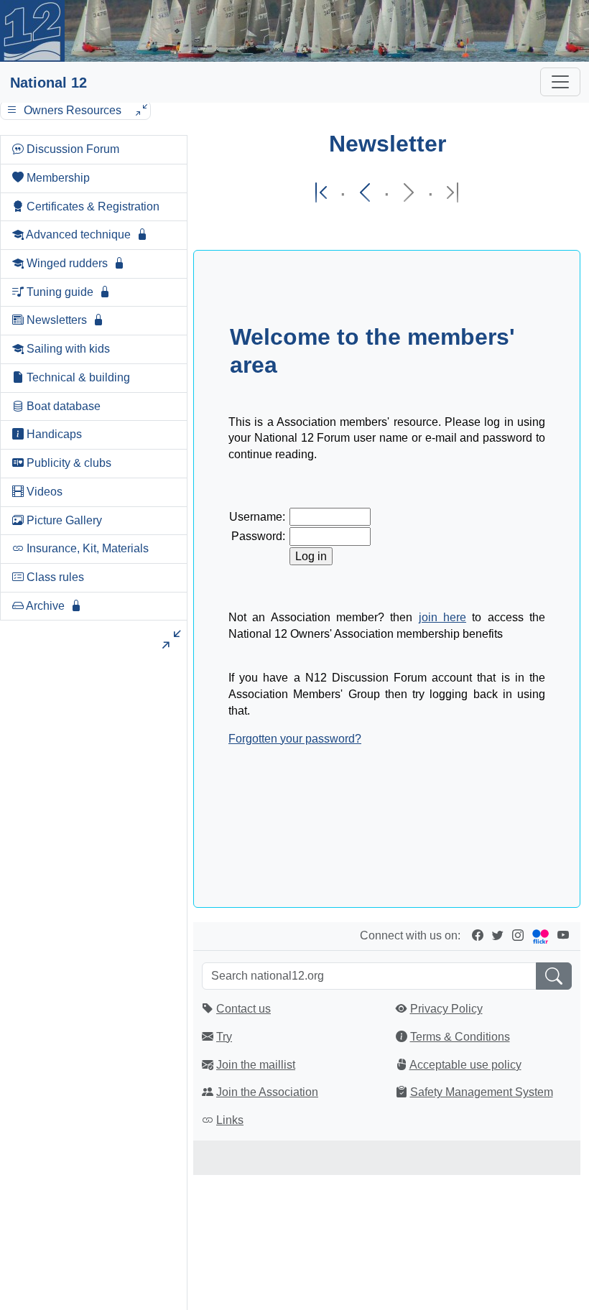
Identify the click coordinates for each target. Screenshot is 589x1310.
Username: (257, 517)
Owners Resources (72, 110)
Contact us (243, 1009)
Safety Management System (481, 1092)
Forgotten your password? (294, 739)
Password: (258, 536)
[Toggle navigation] (560, 82)
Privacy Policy (446, 1009)
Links (230, 1120)
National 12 (48, 82)
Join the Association (267, 1092)
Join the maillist (255, 1065)
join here (442, 617)
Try (224, 1037)
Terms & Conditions (460, 1037)
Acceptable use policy (465, 1065)
